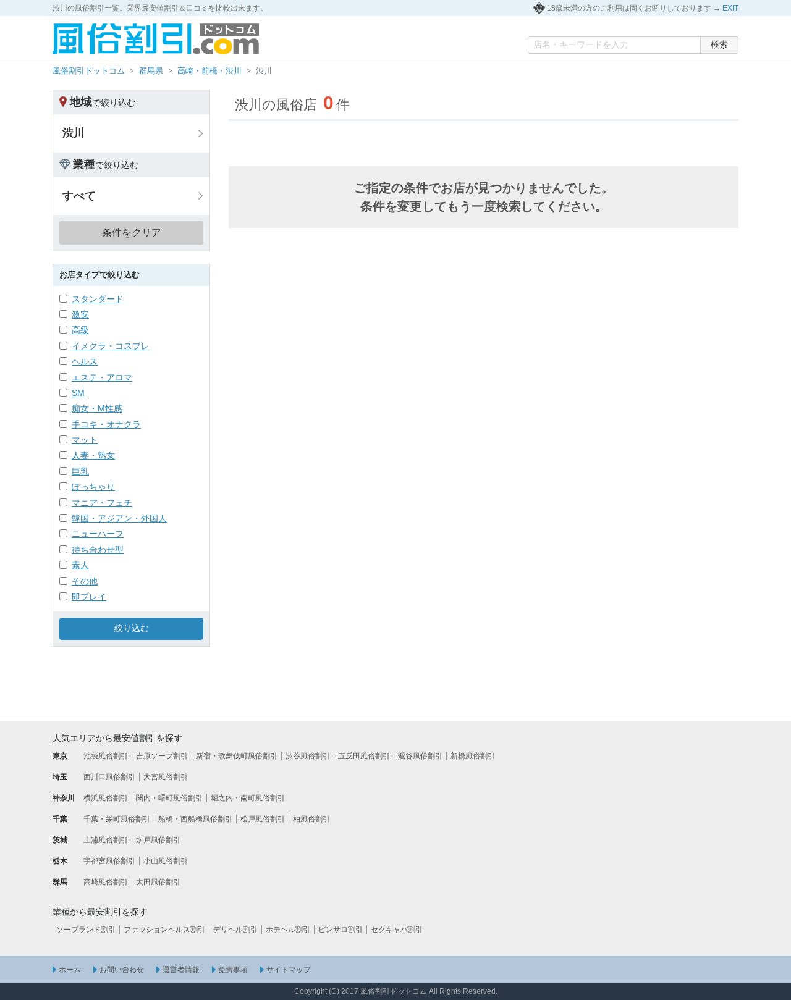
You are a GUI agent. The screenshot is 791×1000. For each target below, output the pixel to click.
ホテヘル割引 (288, 929)
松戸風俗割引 (262, 819)
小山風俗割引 (165, 861)
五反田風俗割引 (364, 756)
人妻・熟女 (93, 455)
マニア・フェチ (102, 503)
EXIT (730, 8)
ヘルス (85, 361)
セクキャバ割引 (397, 929)
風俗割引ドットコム (89, 70)
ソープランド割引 (86, 929)
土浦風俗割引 (105, 840)
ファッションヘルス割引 (164, 929)
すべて (79, 196)
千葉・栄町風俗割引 (116, 819)
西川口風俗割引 (109, 777)
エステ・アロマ (102, 377)
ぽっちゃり (93, 487)
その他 (85, 581)
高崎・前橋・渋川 (209, 70)
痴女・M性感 (97, 408)
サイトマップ (288, 969)
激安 (80, 314)
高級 (80, 330)
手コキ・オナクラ (106, 424)
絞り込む (131, 628)
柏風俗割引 (311, 819)
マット (85, 440)
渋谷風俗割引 (308, 756)
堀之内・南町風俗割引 (248, 798)
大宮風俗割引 (165, 777)
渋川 (73, 133)
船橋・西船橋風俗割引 (195, 819)
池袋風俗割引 (105, 756)
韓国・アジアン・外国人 (119, 518)
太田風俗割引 (158, 882)
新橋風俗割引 (472, 756)
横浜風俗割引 (105, 798)
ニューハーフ (98, 534)
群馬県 (151, 70)
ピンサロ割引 (340, 929)
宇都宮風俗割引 (109, 861)
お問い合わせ (121, 969)
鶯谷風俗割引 (420, 756)
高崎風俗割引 (105, 882)
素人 (80, 565)
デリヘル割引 (235, 929)
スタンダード (98, 299)
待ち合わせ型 (98, 550)
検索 (719, 44)
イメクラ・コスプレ (111, 346)
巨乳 (80, 471)
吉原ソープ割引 (162, 756)
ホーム (70, 969)
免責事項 (233, 969)
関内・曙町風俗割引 (169, 798)
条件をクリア (131, 232)
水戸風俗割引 (158, 840)
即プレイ (89, 597)
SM (78, 393)
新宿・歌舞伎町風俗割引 (236, 756)
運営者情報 (181, 969)
